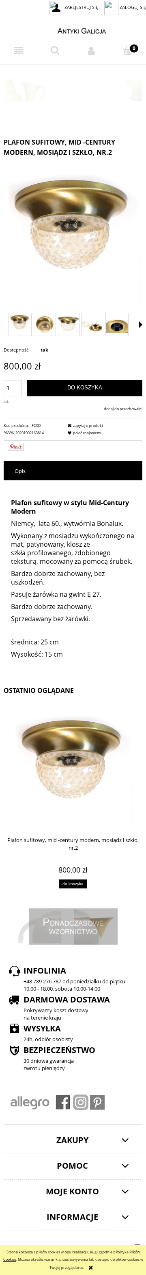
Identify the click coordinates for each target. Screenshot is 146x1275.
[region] (73, 90)
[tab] (73, 471)
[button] (18, 51)
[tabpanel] (73, 579)
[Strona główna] (73, 30)
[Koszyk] (128, 50)
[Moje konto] (91, 50)
